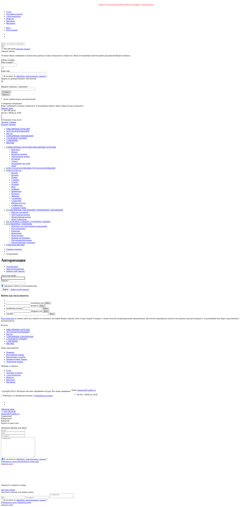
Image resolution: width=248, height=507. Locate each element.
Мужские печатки (19, 154)
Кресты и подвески (19, 212)
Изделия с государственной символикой (29, 226)
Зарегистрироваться (15, 269)
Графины (15, 189)
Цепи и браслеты (18, 219)
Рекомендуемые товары (16, 359)
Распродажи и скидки (15, 357)
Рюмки (14, 177)
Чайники (15, 196)
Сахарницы (16, 198)
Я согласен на (25, 76)
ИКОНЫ (10, 143)
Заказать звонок (23, 49)
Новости (10, 19)
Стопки (14, 182)
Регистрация (11, 30)
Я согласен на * (25, 459)
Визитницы (16, 233)
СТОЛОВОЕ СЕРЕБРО (16, 138)
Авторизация (12, 266)
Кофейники (16, 191)
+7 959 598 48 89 (8, 49)
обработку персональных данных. (31, 76)
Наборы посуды (18, 203)
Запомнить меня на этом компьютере (20, 286)
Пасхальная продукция (21, 240)
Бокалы (14, 173)
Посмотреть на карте (43, 395)
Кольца (14, 152)
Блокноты (15, 231)
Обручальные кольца (20, 156)
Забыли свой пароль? (15, 271)
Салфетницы (17, 205)
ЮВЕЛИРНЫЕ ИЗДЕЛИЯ (18, 129)
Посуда (9, 133)
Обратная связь (7, 409)
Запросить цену (24, 502)
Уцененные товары (14, 362)
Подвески (15, 159)
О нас (8, 12)
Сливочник (16, 201)
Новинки (10, 352)
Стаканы (15, 180)
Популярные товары (15, 355)
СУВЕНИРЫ (12, 140)
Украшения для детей (20, 163)
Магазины (10, 23)
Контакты (10, 21)
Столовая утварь (18, 208)
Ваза (13, 187)
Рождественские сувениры (23, 242)
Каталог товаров (8, 122)
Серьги (14, 161)
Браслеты (15, 149)
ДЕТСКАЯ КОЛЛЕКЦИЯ (17, 131)
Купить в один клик (30, 461)
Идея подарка (17, 235)
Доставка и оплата (14, 14)
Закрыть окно (7, 108)
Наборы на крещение (20, 238)
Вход (8, 28)
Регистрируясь (7, 318)
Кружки (14, 175)
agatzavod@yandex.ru (86, 390)
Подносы (15, 194)
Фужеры (15, 184)
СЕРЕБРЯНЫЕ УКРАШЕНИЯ (19, 136)
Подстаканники (18, 228)
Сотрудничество (13, 16)
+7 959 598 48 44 (8, 110)
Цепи (13, 166)
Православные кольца (21, 217)
